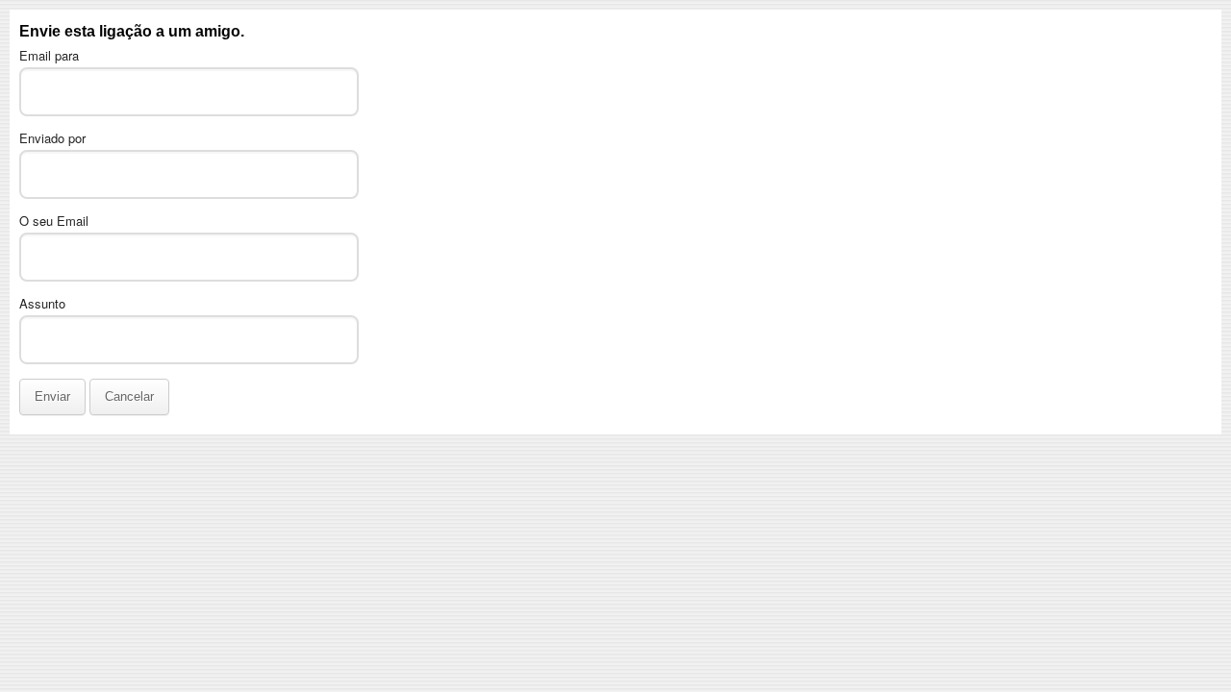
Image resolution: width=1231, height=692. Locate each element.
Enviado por (52, 138)
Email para (49, 55)
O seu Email (53, 220)
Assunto (42, 303)
